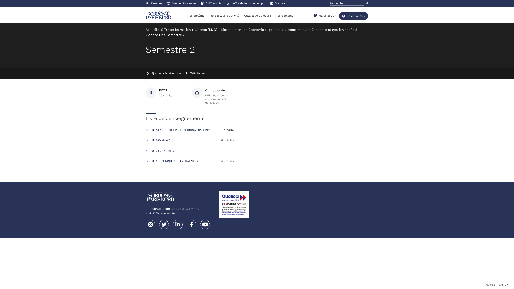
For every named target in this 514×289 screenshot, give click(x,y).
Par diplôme (196, 15)
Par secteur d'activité (224, 15)
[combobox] (490, 284)
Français (490, 284)
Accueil (151, 30)
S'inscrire (156, 3)
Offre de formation (176, 30)
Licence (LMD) (206, 30)
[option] (503, 284)
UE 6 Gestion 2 (161, 140)
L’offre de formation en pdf (248, 3)
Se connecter (356, 16)
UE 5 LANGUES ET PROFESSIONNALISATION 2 (181, 130)
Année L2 (155, 35)
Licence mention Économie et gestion (250, 30)
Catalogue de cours (257, 15)
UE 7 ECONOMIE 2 (163, 151)
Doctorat (280, 3)
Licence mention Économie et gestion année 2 (321, 30)
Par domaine (284, 15)
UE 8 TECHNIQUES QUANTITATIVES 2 (175, 161)
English (503, 284)
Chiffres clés (214, 3)
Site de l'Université (184, 3)
